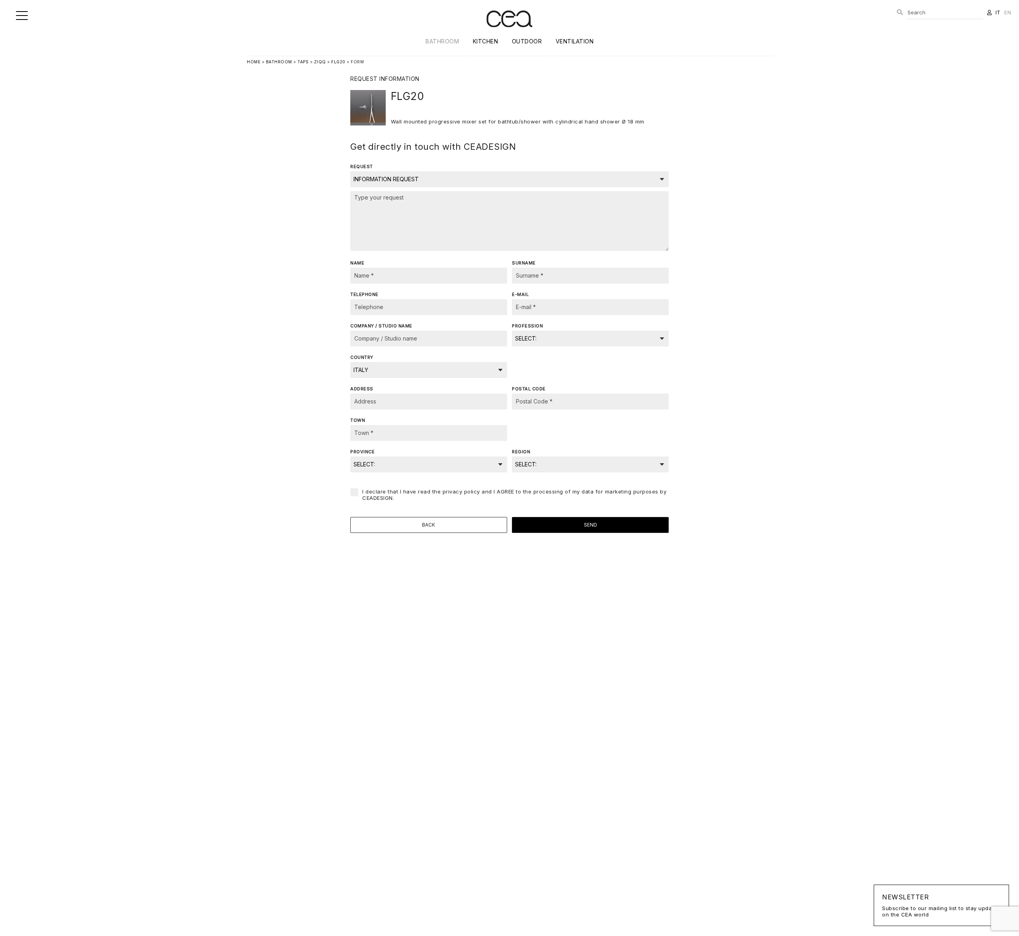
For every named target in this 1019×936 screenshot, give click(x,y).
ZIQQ (320, 61)
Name (357, 263)
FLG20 (338, 61)
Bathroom (442, 41)
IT (998, 12)
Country (361, 357)
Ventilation (575, 41)
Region (521, 451)
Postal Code (529, 389)
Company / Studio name (381, 326)
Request (361, 166)
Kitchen (485, 41)
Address (361, 389)
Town (357, 420)
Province (362, 451)
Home (253, 61)
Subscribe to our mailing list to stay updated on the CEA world (941, 905)
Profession (527, 326)
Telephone (364, 294)
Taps (302, 61)
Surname (524, 263)
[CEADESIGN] (509, 33)
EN (1007, 12)
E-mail (520, 294)
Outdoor (527, 41)
